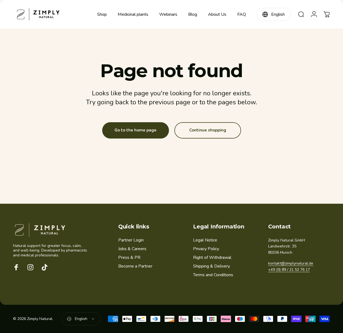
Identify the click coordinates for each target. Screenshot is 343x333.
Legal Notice (205, 240)
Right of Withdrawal (212, 257)
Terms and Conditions (213, 275)
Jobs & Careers (132, 249)
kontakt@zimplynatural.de (290, 263)
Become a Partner (135, 266)
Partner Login (131, 240)
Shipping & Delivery (211, 266)
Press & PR (129, 257)
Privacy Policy (206, 249)
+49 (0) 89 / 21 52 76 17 (289, 269)
